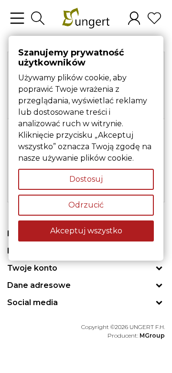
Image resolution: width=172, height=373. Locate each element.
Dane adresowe (39, 285)
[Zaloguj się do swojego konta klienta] (134, 18)
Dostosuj (86, 179)
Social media (32, 302)
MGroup (152, 335)
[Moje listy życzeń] (154, 18)
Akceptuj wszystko (86, 230)
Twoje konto (32, 268)
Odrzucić (86, 204)
